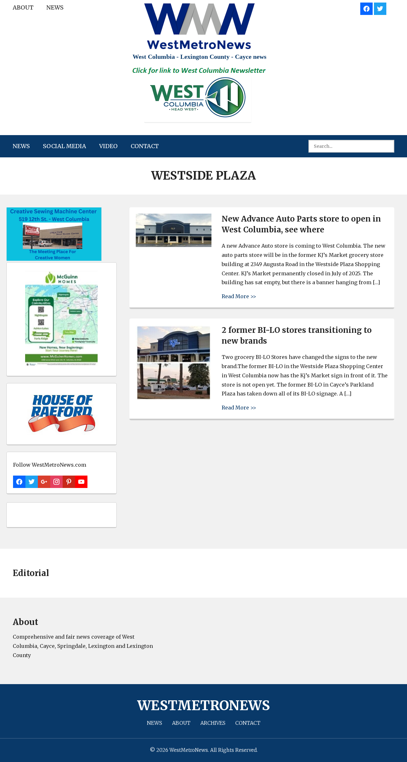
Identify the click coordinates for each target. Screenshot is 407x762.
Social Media (64, 146)
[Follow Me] (380, 8)
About (23, 7)
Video (108, 146)
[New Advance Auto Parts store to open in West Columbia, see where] (173, 245)
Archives (212, 723)
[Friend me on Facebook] (366, 8)
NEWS (55, 7)
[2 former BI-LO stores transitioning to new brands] (173, 399)
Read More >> (239, 296)
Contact (145, 146)
